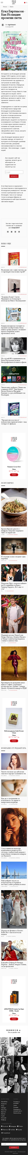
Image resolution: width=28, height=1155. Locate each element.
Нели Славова (12, 936)
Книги (11, 7)
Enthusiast (23, 267)
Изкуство (3, 560)
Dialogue (3, 1108)
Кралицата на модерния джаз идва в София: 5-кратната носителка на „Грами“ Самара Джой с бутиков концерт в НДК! (14, 685)
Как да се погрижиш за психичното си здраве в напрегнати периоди (10, 800)
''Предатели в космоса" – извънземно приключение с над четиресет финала (14, 422)
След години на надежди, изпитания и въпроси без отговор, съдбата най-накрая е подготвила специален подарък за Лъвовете (13, 852)
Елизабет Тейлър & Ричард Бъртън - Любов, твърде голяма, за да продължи (13, 964)
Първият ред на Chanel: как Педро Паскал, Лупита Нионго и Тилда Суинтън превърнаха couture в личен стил (13, 638)
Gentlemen (4, 886)
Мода (2, 936)
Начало (5, 7)
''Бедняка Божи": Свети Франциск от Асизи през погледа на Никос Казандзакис (13, 299)
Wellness (4, 775)
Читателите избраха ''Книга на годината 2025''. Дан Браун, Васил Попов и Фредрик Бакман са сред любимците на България (13, 391)
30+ (2, 591)
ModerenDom (17, 1113)
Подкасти (4, 1104)
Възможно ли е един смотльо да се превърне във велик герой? (13, 271)
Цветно (3, 1114)
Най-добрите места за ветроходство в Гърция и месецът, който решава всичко (13, 883)
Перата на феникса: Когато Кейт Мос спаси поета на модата (12, 932)
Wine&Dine (4, 1102)
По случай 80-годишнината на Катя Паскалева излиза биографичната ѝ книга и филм (13, 360)
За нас (15, 1105)
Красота (3, 642)
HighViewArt (12, 25)
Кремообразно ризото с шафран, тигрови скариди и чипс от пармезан (12, 531)
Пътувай (3, 1118)
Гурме (3, 534)
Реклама (15, 1107)
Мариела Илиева (13, 534)
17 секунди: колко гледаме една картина (13, 558)
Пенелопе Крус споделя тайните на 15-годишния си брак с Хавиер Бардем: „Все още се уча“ (14, 586)
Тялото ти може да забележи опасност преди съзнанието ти (13, 773)
